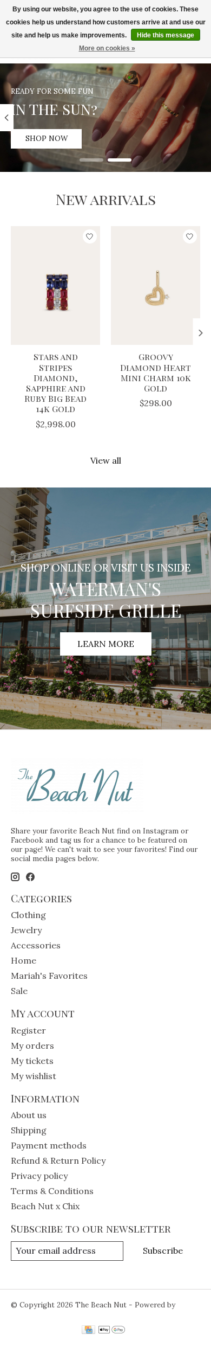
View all (105, 460)
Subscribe (163, 1250)
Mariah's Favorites (49, 975)
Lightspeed (30, 1314)
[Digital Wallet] (111, 1330)
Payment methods (49, 1145)
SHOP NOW (46, 138)
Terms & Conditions (52, 1190)
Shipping (29, 1130)
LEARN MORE (105, 643)
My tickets (32, 1060)
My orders (32, 1045)
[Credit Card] (88, 1330)
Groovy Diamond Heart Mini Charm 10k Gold (155, 372)
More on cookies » (107, 48)
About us (29, 1114)
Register (28, 1030)
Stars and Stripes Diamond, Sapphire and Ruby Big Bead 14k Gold (55, 383)
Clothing (28, 914)
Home (23, 960)
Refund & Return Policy (58, 1160)
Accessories (36, 945)
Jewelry (26, 930)
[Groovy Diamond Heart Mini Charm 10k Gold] (155, 285)
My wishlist (33, 1075)
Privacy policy (39, 1175)
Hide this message (165, 35)
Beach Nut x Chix (45, 1206)
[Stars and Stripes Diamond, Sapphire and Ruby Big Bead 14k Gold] (55, 285)
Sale (19, 990)
